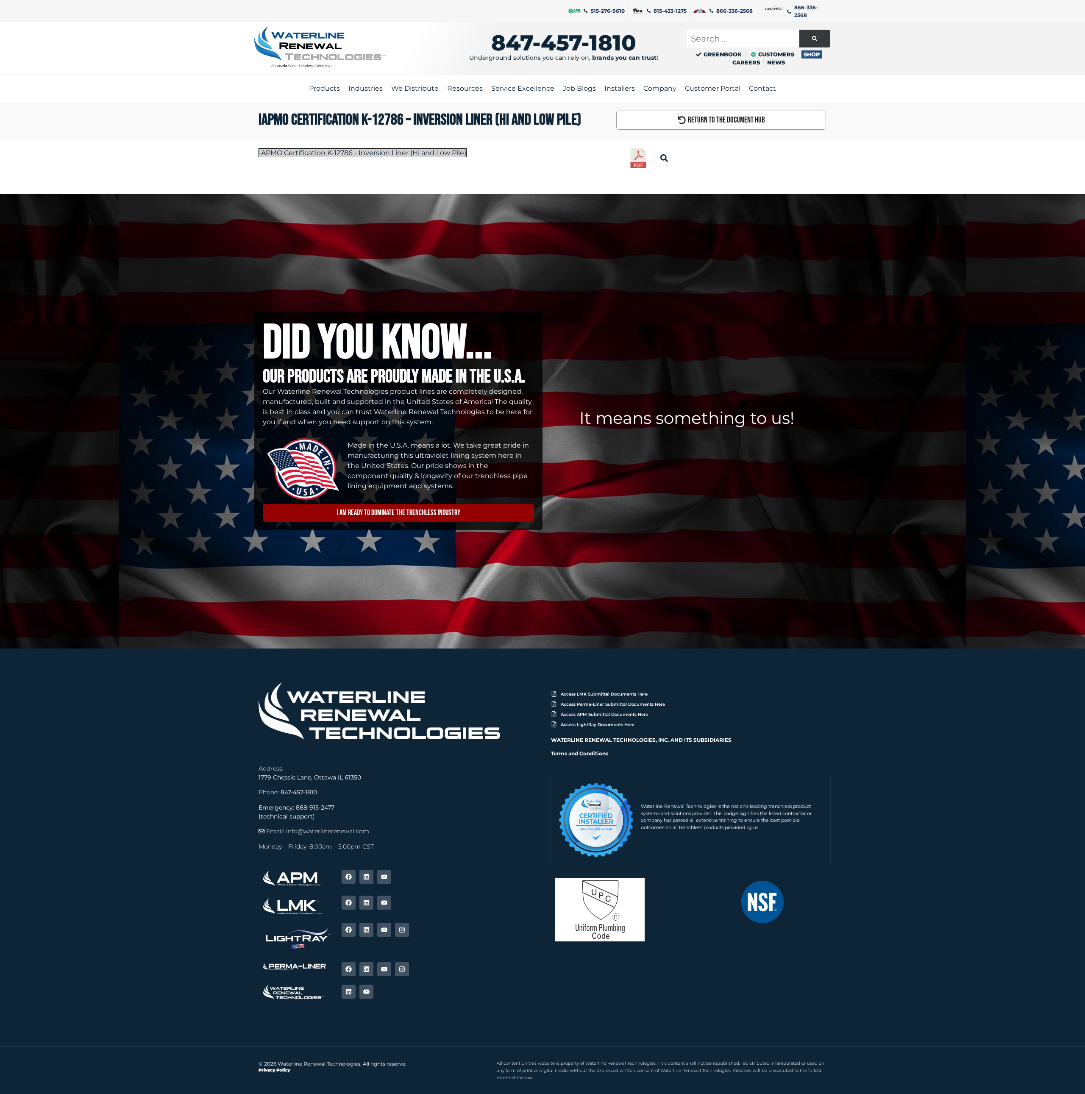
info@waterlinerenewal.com (327, 831)
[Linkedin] (366, 877)
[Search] (814, 38)
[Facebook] (349, 877)
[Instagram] (402, 930)
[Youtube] (384, 877)
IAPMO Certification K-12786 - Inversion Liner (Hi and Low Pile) (362, 153)
